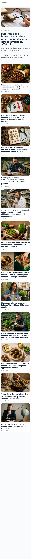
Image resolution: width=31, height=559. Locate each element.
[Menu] (28, 3)
